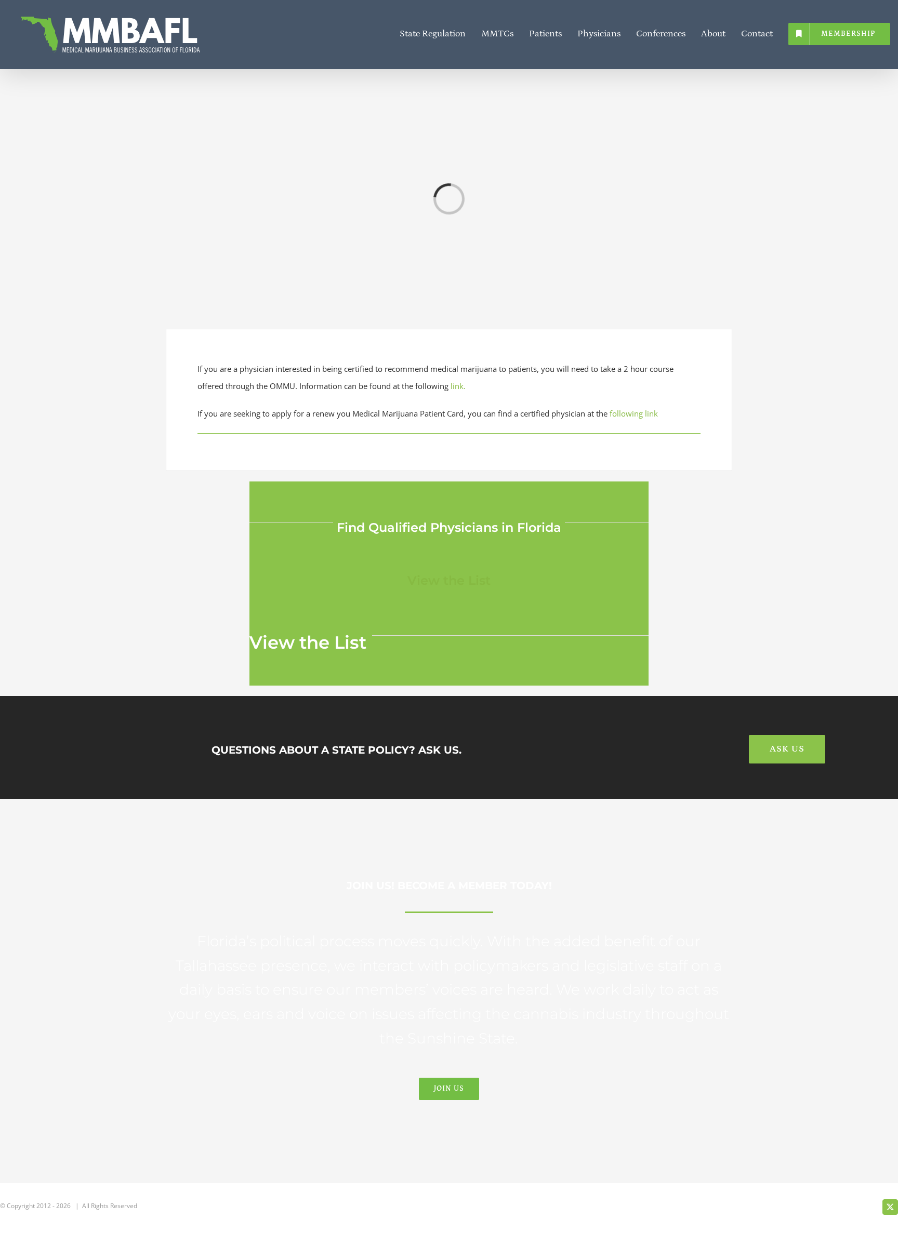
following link (634, 413)
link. (458, 386)
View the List (449, 580)
